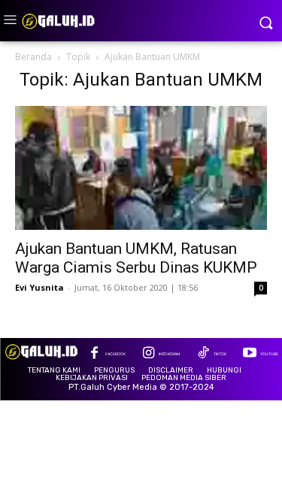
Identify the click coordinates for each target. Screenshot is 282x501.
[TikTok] (203, 354)
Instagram (169, 354)
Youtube (269, 354)
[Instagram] (148, 354)
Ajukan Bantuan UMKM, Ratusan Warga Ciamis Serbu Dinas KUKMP (136, 258)
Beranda (33, 56)
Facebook (115, 354)
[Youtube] (249, 354)
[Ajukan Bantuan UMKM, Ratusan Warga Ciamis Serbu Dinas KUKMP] (141, 168)
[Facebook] (94, 354)
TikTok (220, 354)
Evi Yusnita (39, 287)
